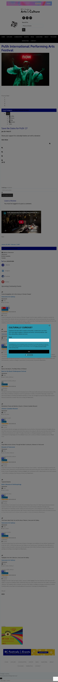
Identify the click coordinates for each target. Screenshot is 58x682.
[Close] (49, 325)
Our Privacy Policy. (15, 347)
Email (10, 337)
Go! (29, 351)
